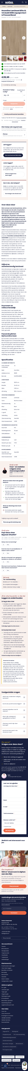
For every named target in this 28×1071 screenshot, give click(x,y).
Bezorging (4, 972)
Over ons (4, 1011)
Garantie (4, 977)
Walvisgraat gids (6, 996)
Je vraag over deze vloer (10, 786)
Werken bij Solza (6, 1020)
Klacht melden (5, 979)
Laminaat (10, 6)
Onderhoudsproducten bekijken (11, 655)
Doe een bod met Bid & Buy (13, 155)
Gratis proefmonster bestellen (14, 114)
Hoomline (4, 17)
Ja (3, 544)
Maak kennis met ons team (16, 476)
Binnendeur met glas (8, 1043)
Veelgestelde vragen (7, 981)
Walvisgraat (15, 1031)
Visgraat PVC (6, 1031)
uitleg (11, 109)
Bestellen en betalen (7, 970)
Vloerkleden (5, 955)
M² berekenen (5, 998)
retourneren (15, 122)
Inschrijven (14, 913)
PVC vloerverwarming (19, 1034)
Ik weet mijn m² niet (21, 90)
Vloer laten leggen (6, 968)
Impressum (18, 1068)
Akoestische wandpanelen (9, 1046)
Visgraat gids (5, 994)
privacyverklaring (6, 904)
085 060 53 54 (11, 118)
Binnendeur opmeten (7, 1000)
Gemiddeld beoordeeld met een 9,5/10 (14, 64)
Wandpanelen (5, 951)
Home (4, 6)
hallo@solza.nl (11, 769)
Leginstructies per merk (8, 1005)
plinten (7, 350)
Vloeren (4, 946)
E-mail (5, 807)
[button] (23, 2)
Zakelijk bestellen (6, 1018)
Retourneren (5, 974)
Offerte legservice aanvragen (10, 174)
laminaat (8, 269)
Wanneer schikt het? (9, 820)
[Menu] (2, 2)
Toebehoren (5, 957)
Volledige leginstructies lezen (10, 626)
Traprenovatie (5, 953)
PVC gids (4, 987)
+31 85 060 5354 (6, 931)
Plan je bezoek (14, 886)
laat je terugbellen (21, 118)
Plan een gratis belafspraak (12, 522)
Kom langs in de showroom (13, 193)
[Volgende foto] (24, 38)
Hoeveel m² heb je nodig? (8, 91)
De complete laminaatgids (10, 584)
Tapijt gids (4, 992)
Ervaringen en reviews (7, 1015)
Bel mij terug (9, 830)
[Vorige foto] (4, 38)
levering (23, 120)
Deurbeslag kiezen (6, 1003)
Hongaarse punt (7, 1034)
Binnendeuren (5, 948)
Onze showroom (6, 1013)
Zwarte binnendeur (7, 1040)
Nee (8, 544)
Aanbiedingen (5, 959)
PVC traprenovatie (7, 1049)
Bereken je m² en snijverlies (10, 582)
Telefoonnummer (8, 813)
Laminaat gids (5, 989)
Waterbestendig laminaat (9, 1037)
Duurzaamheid (5, 1022)
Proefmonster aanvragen (8, 966)
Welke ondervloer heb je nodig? (11, 587)
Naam (5, 800)
